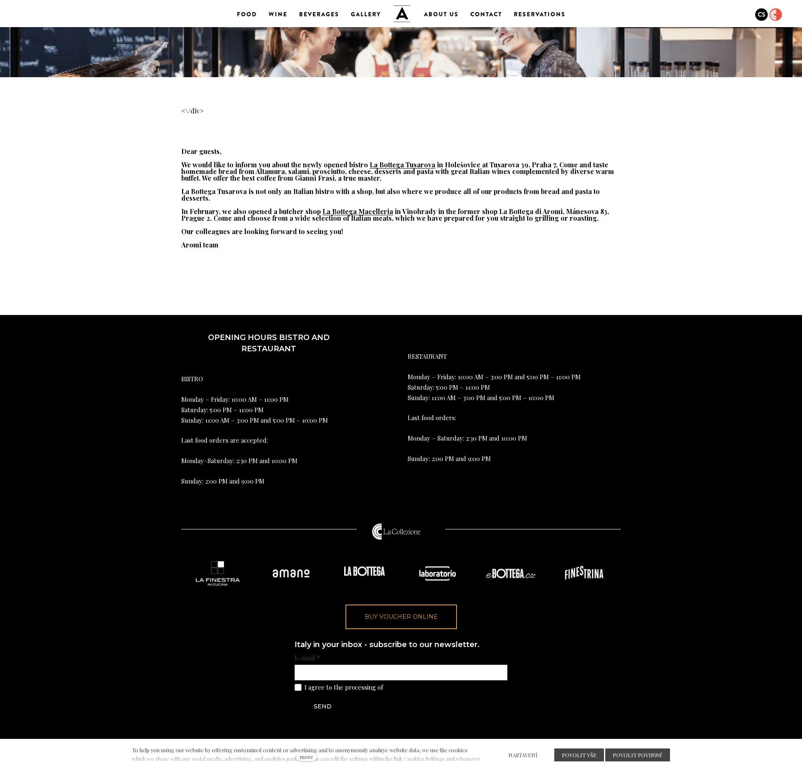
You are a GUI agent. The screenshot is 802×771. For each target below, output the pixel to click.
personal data (404, 687)
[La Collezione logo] (396, 531)
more (306, 756)
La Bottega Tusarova (402, 164)
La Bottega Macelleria (357, 211)
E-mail (307, 658)
